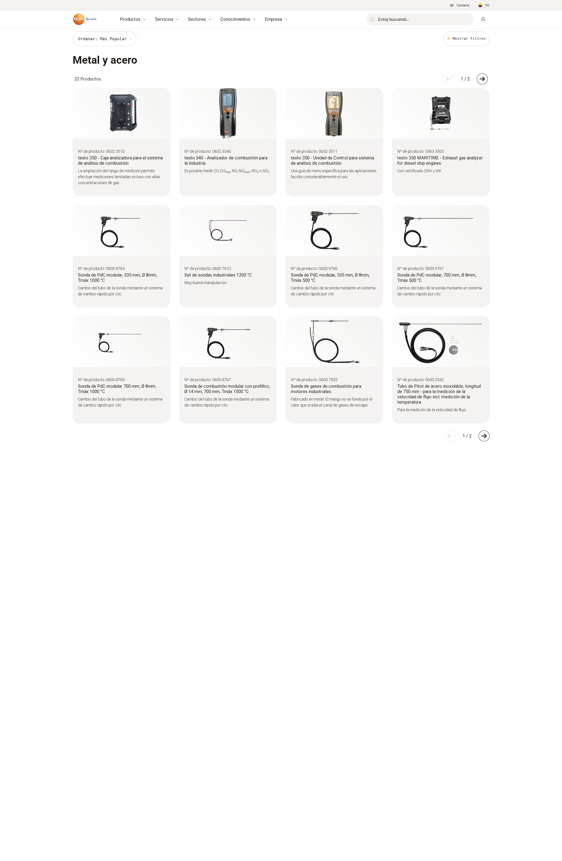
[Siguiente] (482, 78)
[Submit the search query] (371, 19)
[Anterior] (448, 78)
